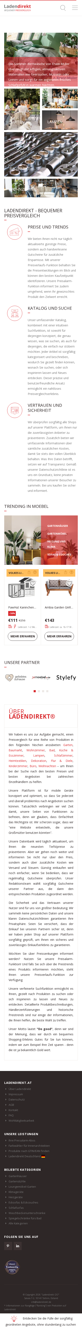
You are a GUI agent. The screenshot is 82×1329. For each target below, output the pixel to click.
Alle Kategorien (18, 1223)
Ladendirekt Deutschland (25, 1156)
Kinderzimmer (18, 766)
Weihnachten (47, 766)
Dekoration (38, 761)
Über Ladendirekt (20, 1089)
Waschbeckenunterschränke (27, 1213)
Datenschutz (17, 1099)
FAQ (11, 1115)
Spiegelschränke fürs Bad (25, 1218)
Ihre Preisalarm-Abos (22, 1140)
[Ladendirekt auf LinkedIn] (18, 1246)
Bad (52, 750)
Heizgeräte (16, 1197)
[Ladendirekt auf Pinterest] (8, 1246)
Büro (33, 766)
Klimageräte (16, 1192)
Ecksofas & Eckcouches (23, 1202)
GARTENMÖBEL (57, 533)
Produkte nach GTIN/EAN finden (29, 1151)
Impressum (16, 1094)
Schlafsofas (16, 1208)
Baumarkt (15, 750)
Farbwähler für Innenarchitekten (29, 1146)
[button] (35, 691)
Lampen (38, 755)
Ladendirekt (19, 7)
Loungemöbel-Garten (22, 1186)
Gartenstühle (17, 1181)
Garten (68, 745)
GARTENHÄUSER (57, 526)
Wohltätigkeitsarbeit (21, 1120)
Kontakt (13, 1110)
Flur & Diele (62, 761)
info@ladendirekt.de (41, 1302)
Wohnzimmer (35, 750)
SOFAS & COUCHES (59, 554)
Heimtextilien (17, 761)
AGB (11, 1105)
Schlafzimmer (63, 755)
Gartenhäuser (18, 1176)
